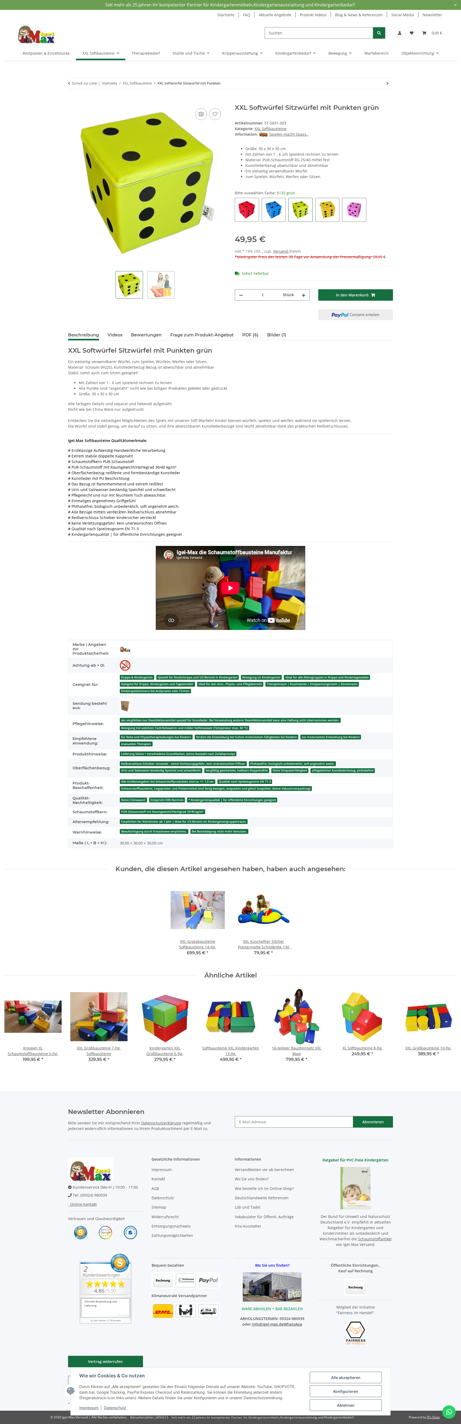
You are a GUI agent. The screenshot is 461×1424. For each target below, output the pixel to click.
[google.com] (105, 1232)
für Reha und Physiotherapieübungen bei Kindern (156, 737)
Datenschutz (115, 1407)
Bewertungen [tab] (146, 334)
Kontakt (158, 1178)
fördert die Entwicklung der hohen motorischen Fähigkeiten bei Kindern (246, 737)
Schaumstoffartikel (375, 1238)
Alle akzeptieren (345, 1377)
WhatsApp (293, 1324)
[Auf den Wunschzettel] (215, 114)
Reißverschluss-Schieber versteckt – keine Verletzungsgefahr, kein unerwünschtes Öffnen (183, 764)
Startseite (226, 14)
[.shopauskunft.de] (130, 1232)
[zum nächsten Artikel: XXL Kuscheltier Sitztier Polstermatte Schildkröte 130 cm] (387, 83)
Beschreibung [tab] (83, 334)
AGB (155, 1188)
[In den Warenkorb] (72, 101)
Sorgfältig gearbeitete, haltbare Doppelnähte (237, 770)
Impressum (88, 1407)
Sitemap (159, 1207)
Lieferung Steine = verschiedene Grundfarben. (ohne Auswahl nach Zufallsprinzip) (178, 754)
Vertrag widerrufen (105, 1361)
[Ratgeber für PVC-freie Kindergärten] (355, 1187)
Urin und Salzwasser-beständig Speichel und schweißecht (161, 770)
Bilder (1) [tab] (276, 334)
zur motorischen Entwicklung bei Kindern (331, 737)
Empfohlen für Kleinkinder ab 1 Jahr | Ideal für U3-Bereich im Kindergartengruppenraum (183, 821)
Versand (281, 251)
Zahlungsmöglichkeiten (172, 1235)
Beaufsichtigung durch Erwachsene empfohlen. (154, 831)
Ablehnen (346, 1405)
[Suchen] (379, 33)
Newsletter (432, 14)
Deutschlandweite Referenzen (262, 1197)
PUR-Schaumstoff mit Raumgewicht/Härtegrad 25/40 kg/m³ (162, 812)
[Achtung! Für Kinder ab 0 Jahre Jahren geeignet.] (125, 665)
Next (448, 1029)
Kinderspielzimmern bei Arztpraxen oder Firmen (155, 691)
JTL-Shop (433, 1417)
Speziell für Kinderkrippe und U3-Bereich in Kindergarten (197, 677)
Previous (13, 1029)
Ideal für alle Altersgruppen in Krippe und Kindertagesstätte (327, 677)
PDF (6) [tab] (250, 334)
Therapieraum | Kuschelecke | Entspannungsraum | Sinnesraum (312, 684)
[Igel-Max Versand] (125, 649)
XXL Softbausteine (271, 128)
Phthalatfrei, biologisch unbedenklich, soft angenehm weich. (292, 764)
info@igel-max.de (268, 1324)
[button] (400, 33)
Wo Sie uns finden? (252, 1178)
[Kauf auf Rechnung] (355, 1286)
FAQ (246, 14)
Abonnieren (373, 1121)
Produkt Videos (313, 14)
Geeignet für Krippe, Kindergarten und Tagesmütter (157, 684)
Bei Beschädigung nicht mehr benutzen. (219, 831)
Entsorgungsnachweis (171, 1226)
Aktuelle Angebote (275, 14)
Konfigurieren (345, 1391)
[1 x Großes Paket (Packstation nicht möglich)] (125, 706)
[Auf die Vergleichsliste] (201, 114)
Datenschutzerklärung (161, 1122)
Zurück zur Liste (84, 83)
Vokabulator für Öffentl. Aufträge (264, 1216)
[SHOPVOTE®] (80, 1232)
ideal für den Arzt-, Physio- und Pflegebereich (230, 684)
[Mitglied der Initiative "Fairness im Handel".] (355, 1332)
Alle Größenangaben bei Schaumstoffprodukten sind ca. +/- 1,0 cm (167, 781)
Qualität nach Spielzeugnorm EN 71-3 (245, 781)
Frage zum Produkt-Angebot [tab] (202, 334)
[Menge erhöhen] (303, 294)
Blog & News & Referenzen (359, 14)
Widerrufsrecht (165, 1216)
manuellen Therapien (136, 744)
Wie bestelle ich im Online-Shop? (264, 1188)
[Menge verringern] (241, 294)
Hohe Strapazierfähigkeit (290, 770)
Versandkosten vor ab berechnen (264, 1169)
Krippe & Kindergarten (137, 677)
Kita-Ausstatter (248, 1226)
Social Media (402, 14)
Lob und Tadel (247, 1207)
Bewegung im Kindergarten (261, 677)
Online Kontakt (82, 1204)
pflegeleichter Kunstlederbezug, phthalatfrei (342, 770)
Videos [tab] (115, 334)
